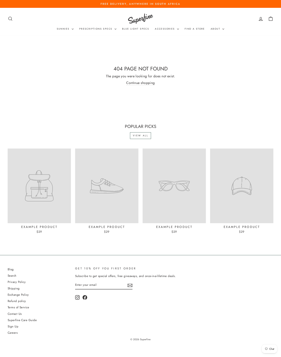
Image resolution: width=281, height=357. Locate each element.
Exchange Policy (18, 295)
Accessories (165, 29)
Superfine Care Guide (22, 320)
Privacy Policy (17, 282)
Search (12, 276)
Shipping (14, 288)
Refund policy (17, 301)
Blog (11, 269)
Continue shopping (140, 83)
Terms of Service (18, 307)
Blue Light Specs (135, 29)
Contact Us (15, 314)
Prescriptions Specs (96, 29)
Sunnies (64, 29)
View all (140, 135)
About (216, 29)
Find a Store (195, 29)
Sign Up (13, 326)
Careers (13, 333)
